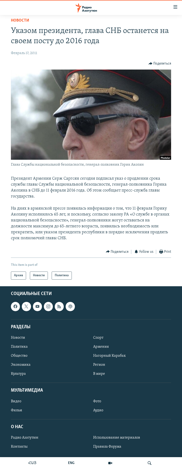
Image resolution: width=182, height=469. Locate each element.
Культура (18, 374)
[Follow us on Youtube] (37, 306)
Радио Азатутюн (24, 438)
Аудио (98, 410)
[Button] (160, 64)
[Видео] (110, 463)
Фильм (16, 410)
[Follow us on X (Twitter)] (26, 306)
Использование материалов (116, 438)
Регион (99, 365)
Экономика (21, 365)
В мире (99, 374)
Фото (97, 401)
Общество (19, 356)
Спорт (98, 338)
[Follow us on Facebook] (15, 306)
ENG (71, 463)
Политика (19, 347)
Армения (101, 347)
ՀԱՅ (32, 463)
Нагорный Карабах (109, 356)
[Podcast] (70, 306)
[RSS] (59, 306)
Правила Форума (107, 447)
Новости (20, 21)
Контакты (19, 447)
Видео (16, 401)
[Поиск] (149, 463)
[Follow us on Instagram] (48, 306)
